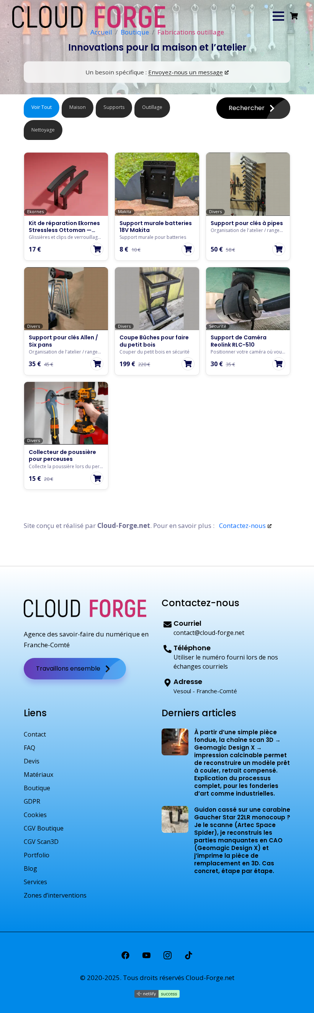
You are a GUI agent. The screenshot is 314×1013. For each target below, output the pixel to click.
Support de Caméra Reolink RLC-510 (239, 341)
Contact (35, 734)
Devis (31, 761)
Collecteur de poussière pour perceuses (62, 455)
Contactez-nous (242, 525)
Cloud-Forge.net (210, 977)
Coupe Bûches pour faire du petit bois (154, 341)
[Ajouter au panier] (96, 249)
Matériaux (38, 774)
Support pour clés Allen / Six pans (63, 341)
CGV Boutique (44, 828)
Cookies (35, 815)
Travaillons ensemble (69, 668)
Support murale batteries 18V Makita (155, 226)
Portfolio (36, 855)
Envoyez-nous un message (185, 72)
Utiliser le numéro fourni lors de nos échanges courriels (225, 662)
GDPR (32, 801)
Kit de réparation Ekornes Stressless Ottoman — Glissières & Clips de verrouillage (64, 233)
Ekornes (35, 211)
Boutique (37, 788)
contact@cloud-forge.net (208, 632)
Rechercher (247, 108)
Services (35, 882)
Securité (217, 326)
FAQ (29, 747)
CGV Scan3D (41, 841)
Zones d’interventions (55, 895)
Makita (124, 211)
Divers (215, 211)
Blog (30, 868)
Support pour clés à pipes (247, 223)
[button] (278, 16)
